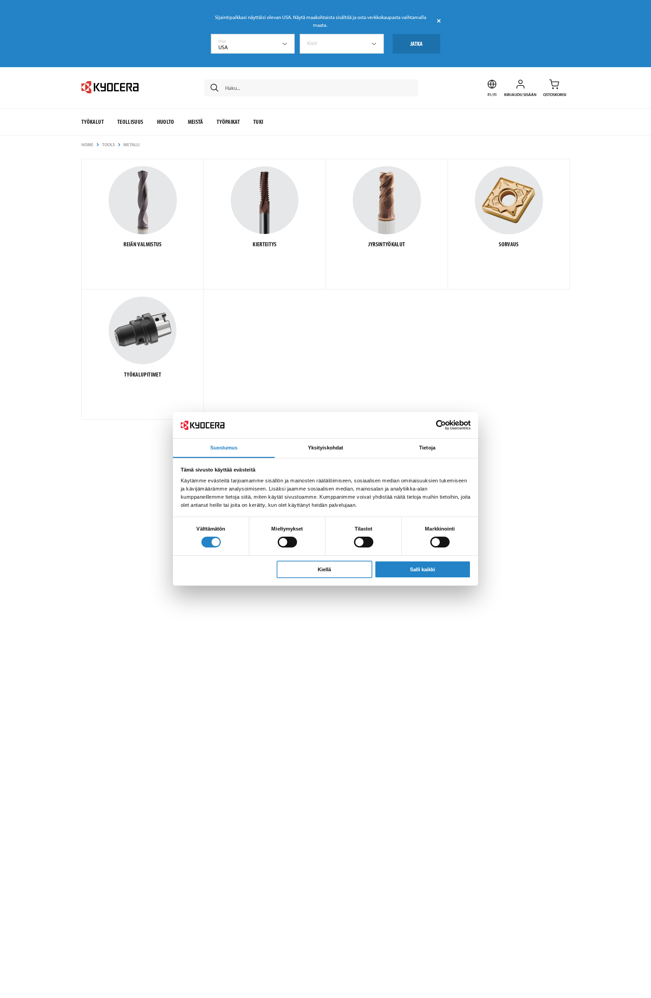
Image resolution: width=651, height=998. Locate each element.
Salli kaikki (422, 569)
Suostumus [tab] (224, 447)
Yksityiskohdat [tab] (325, 447)
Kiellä (324, 569)
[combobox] (253, 44)
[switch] (287, 542)
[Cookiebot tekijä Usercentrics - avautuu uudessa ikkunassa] (441, 425)
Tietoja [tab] (427, 447)
